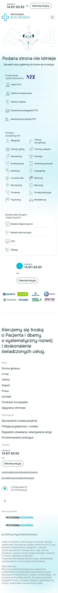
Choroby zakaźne (42, 149)
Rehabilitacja (40, 199)
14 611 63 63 (15, 7)
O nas (5, 374)
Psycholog (16, 199)
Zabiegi (14, 250)
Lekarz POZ (16, 84)
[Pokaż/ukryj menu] (52, 17)
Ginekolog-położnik (43, 163)
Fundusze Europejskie (15, 402)
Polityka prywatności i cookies (20, 426)
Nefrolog (38, 178)
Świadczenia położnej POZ (23, 119)
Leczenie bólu (17, 178)
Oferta (6, 379)
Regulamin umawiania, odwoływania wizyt (27, 432)
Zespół (6, 385)
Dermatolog (16, 156)
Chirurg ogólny (17, 149)
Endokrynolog (17, 163)
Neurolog (38, 185)
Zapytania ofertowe (13, 408)
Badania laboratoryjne (21, 232)
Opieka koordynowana (21, 93)
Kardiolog (15, 171)
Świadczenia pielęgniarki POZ (24, 110)
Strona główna (11, 368)
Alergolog (15, 140)
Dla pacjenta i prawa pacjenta (19, 421)
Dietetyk (38, 156)
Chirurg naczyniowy (40, 141)
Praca (5, 391)
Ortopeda (15, 192)
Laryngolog (39, 171)
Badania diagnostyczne (22, 224)
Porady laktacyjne (42, 192)
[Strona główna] (16, 17)
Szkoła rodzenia (18, 102)
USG (13, 241)
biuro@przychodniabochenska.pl (18, 478)
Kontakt (6, 396)
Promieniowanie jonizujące (18, 437)
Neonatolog (16, 185)
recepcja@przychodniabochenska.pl (20, 472)
